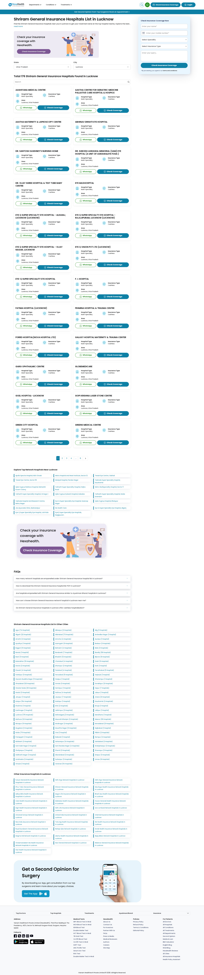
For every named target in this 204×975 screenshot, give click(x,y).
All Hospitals (167, 925)
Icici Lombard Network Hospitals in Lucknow (111, 808)
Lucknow (79, 67)
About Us (106, 922)
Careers (106, 945)
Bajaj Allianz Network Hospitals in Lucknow (110, 836)
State (16, 62)
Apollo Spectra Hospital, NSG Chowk (29, 476)
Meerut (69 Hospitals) (103, 719)
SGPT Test (77, 945)
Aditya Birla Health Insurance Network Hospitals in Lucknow (29, 795)
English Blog (167, 945)
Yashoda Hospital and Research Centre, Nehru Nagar (30, 502)
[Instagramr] (27, 936)
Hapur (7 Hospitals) (102, 688)
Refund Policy (138, 925)
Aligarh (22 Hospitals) (23, 634)
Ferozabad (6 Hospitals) (64, 675)
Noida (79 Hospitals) (23, 732)
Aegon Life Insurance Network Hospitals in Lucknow (70, 795)
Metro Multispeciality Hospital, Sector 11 (109, 487)
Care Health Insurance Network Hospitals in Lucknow (31, 802)
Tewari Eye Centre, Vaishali (105, 476)
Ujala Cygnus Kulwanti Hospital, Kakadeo (70, 494)
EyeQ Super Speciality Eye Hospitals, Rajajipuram (68, 513)
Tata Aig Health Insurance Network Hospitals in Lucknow (71, 823)
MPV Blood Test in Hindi (82, 922)
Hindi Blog (166, 948)
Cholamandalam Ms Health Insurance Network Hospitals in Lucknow (30, 844)
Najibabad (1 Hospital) (103, 728)
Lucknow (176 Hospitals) (24, 715)
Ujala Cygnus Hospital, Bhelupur (106, 501)
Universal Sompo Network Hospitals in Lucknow (29, 816)
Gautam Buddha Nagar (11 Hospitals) (29, 679)
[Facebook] (15, 936)
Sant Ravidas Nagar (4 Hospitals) (67, 746)
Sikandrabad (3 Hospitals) (64, 755)
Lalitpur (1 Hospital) (102, 710)
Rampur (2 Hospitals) (103, 737)
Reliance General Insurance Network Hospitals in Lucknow (112, 844)
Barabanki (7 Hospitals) (63, 652)
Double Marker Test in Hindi (83, 956)
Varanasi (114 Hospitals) (63, 764)
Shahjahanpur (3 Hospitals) (105, 746)
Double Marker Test (80, 930)
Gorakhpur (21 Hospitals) (104, 683)
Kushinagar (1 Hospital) (24, 710)
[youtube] (31, 936)
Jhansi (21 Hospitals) (102, 697)
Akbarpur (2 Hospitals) (63, 630)
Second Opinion (169, 936)
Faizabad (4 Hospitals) (63, 670)
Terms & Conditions (140, 927)
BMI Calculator (168, 942)
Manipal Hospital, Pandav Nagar (66, 480)
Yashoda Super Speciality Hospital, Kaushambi (107, 481)
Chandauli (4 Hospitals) (64, 661)
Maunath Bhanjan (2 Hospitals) (66, 719)
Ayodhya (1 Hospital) (23, 643)
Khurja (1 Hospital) (101, 706)
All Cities (166, 954)
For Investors (108, 927)
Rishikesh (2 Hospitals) (24, 741)
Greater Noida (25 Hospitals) (26, 688)
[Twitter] (19, 936)
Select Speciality (149, 39)
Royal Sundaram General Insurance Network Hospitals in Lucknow (32, 830)
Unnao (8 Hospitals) (102, 759)
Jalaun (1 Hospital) (101, 692)
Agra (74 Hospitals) (23, 630)
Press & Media (108, 936)
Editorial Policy (138, 930)
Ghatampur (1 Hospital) (103, 679)
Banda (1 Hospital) (22, 652)
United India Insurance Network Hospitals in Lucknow (71, 816)
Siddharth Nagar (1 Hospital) (26, 755)
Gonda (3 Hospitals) (62, 683)
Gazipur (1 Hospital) (62, 679)
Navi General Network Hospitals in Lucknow (70, 843)
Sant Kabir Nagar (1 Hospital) (26, 746)
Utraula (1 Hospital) (22, 764)
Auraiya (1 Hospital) (102, 639)
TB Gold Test (78, 936)
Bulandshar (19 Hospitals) (25, 661)
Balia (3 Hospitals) (101, 648)
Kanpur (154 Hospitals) (24, 701)
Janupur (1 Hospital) (23, 697)
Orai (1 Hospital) (61, 732)
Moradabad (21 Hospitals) (104, 724)
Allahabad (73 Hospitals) (64, 634)
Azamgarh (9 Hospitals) (64, 643)
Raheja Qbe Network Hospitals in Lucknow (70, 829)
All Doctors (167, 922)
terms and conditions (170, 70)
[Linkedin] (23, 936)
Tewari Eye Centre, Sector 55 (26, 480)
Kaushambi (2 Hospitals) (104, 701)
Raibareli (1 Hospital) (62, 737)
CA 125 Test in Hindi (80, 942)
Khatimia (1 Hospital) (23, 706)
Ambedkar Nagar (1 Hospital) (105, 634)
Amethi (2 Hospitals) (23, 639)
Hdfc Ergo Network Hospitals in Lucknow (69, 780)
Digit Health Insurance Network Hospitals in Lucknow (31, 809)
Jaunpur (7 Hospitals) (63, 697)
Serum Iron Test (79, 951)
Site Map (106, 948)
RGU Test (76, 954)
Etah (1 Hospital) (101, 666)
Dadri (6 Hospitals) (102, 661)
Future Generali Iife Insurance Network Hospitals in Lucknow (30, 781)
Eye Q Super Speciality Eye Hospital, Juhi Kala (32, 512)
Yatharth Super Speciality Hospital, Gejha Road (70, 488)
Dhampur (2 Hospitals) (63, 666)
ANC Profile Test (79, 948)
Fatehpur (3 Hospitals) (24, 675)
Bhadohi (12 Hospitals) (63, 657)
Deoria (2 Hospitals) (23, 666)
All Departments (169, 933)
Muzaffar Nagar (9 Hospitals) (66, 728)
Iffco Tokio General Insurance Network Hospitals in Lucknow (30, 788)
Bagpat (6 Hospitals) (23, 648)
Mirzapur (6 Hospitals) (24, 724)
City (75, 62)
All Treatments (168, 930)
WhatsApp (27, 107)
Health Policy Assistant (171, 959)
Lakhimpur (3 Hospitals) (64, 710)
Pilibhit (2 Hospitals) (102, 732)
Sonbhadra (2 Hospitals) (24, 759)
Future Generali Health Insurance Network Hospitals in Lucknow (110, 802)
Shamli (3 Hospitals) (62, 750)
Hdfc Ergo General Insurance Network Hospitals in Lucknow (109, 781)
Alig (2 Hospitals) (101, 630)
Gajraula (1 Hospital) (102, 675)
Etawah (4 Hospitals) (23, 670)
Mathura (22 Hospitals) (24, 719)
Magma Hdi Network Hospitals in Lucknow (31, 836)
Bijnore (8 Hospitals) (102, 657)
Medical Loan (168, 939)
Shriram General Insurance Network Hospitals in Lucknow (71, 788)
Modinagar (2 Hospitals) (64, 724)
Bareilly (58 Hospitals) (103, 652)
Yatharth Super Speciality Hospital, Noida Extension (110, 495)
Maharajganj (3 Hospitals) (64, 715)
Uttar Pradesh (22, 67)
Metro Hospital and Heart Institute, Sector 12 (71, 476)
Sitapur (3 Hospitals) (102, 755)
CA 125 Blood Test (80, 939)
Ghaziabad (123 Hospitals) (25, 683)
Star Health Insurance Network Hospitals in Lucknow (31, 851)
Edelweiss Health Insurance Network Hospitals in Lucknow (72, 802)
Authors (106, 942)
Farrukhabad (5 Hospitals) (104, 670)
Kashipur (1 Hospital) (62, 701)
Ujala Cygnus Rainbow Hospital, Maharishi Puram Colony (31, 488)
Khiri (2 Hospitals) (61, 706)
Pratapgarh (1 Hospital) (24, 737)
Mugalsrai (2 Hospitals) (24, 728)
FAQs (105, 933)
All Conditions (168, 927)
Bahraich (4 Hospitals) (63, 648)
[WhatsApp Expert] (147, 4)
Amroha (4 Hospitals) (63, 639)
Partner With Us (109, 930)
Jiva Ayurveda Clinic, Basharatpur (28, 508)
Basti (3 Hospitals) (22, 657)
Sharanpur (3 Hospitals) (103, 750)
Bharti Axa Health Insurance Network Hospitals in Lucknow (112, 795)
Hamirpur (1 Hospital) (63, 688)
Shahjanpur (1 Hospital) (24, 750)
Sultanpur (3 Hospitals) (63, 759)
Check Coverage (55, 107)
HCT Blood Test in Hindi (82, 933)
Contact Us (107, 925)
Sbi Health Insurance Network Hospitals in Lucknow (110, 823)
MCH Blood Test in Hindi (82, 925)
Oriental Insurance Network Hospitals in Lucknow (109, 816)
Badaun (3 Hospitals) (102, 643)
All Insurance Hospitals (171, 956)
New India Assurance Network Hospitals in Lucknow (31, 823)
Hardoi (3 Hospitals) (23, 692)
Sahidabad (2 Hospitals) (104, 741)
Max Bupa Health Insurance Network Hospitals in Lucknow (111, 788)
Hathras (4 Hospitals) (63, 692)
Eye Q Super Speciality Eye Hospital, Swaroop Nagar (71, 502)
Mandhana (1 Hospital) (103, 715)
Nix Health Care (61, 508)
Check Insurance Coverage (167, 5)
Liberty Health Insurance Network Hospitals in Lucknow (71, 837)
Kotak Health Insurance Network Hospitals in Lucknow (111, 830)
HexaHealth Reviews (170, 951)
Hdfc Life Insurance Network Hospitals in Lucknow (70, 809)
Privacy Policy (138, 922)
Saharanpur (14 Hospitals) (64, 741)
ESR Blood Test (79, 927)
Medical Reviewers (110, 939)
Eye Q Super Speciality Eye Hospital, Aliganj (110, 508)
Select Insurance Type (151, 46)
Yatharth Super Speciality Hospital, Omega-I (32, 494)
